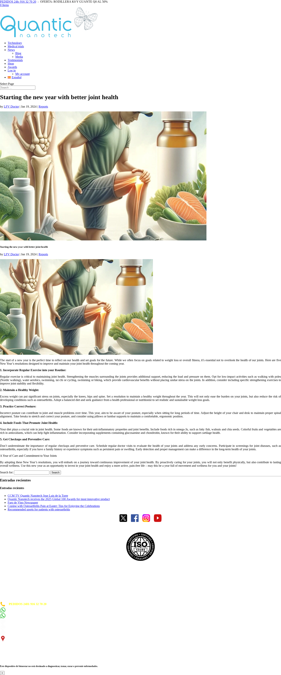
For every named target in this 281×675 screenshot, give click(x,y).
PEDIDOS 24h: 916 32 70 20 (18, 1)
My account (22, 73)
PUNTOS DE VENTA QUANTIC (22, 599)
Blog (18, 53)
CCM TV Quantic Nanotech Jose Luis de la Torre (38, 495)
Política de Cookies (12, 579)
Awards (12, 67)
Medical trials (16, 46)
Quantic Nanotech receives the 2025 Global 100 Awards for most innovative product (59, 499)
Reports (43, 106)
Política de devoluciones (15, 593)
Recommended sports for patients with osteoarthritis (39, 509)
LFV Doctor (11, 106)
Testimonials (15, 60)
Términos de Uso (11, 586)
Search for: (6, 472)
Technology (15, 43)
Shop (11, 63)
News (11, 49)
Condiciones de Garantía (16, 589)
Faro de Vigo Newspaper (23, 502)
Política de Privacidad (14, 582)
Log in (12, 70)
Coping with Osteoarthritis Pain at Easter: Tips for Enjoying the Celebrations (54, 506)
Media (19, 56)
